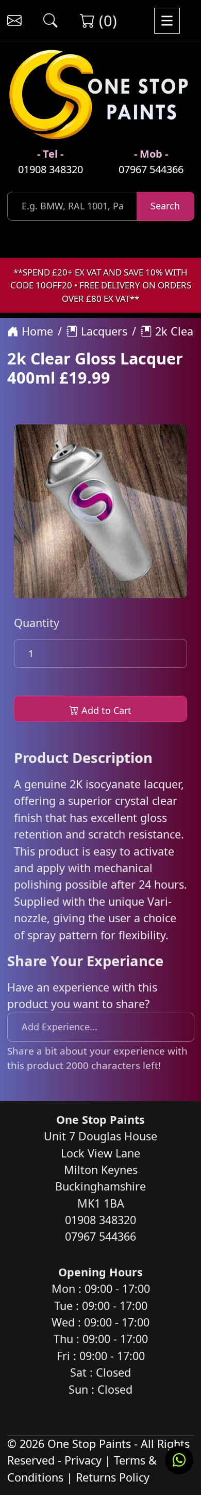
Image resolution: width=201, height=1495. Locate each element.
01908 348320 (50, 169)
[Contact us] (14, 20)
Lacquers (102, 331)
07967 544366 (151, 169)
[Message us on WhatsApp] (179, 1460)
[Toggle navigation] (167, 20)
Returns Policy (112, 1477)
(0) (106, 20)
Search (165, 206)
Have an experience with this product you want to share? (82, 995)
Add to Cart (105, 710)
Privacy (83, 1460)
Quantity (36, 622)
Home (36, 331)
